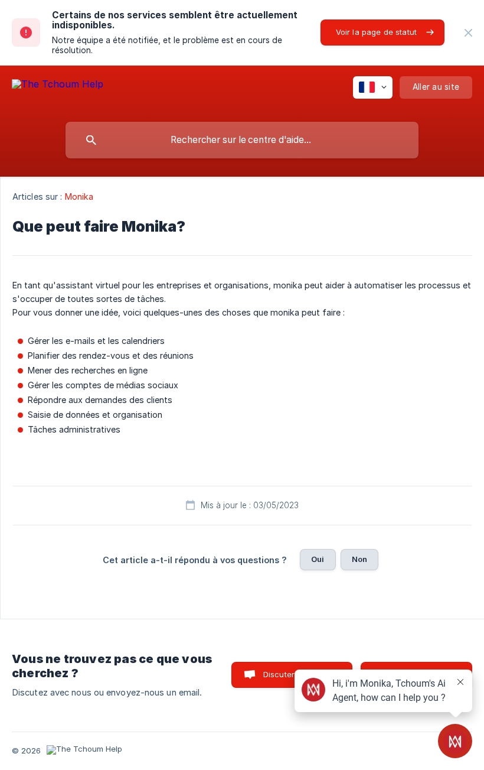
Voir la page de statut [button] (376, 32)
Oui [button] (317, 559)
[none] (468, 33)
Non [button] (359, 559)
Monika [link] (79, 196)
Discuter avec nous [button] (300, 674)
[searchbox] (242, 140)
